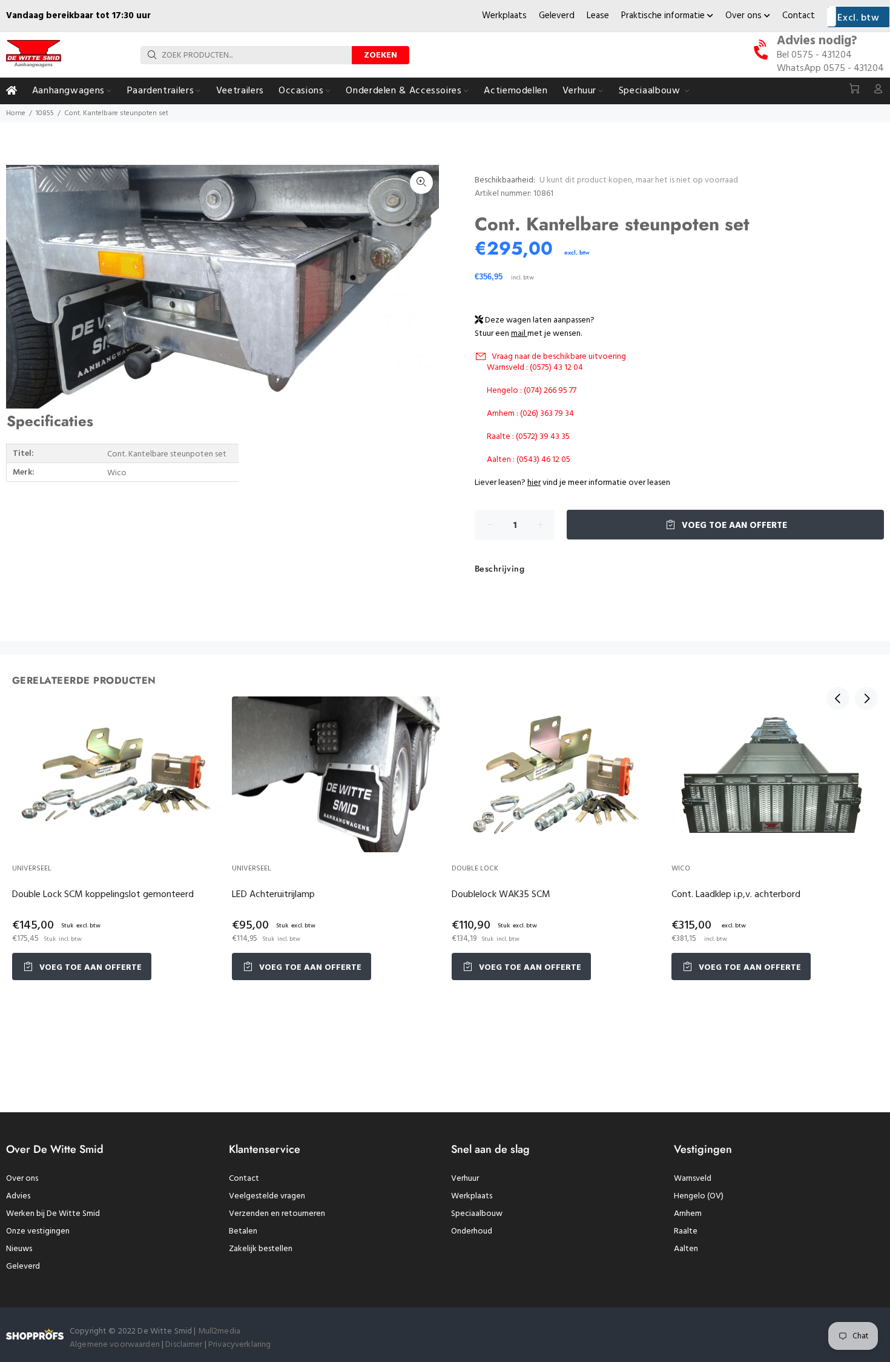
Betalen (243, 1231)
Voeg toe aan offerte (733, 525)
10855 (45, 113)
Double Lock (475, 869)
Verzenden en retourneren (277, 1214)
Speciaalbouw (477, 1214)
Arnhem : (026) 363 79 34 (530, 414)
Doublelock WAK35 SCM (501, 895)
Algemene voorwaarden (115, 1345)
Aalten (686, 1249)
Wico (680, 869)
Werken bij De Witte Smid (53, 1214)
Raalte (685, 1231)
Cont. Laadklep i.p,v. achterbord (735, 895)
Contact (798, 15)
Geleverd (557, 15)
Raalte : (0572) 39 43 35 (528, 437)
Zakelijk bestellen (260, 1249)
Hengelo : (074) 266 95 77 (531, 391)
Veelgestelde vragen (267, 1196)
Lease (598, 15)
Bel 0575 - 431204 (814, 55)
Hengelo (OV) (699, 1196)
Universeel (31, 869)
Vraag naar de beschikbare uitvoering (559, 357)
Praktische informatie (664, 15)
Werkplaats (504, 15)
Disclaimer (185, 1345)
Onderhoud (471, 1231)
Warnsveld (692, 1179)
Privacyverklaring (239, 1345)
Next (866, 698)
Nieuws (19, 1249)
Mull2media (219, 1331)
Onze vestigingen (38, 1231)
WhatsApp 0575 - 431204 (830, 68)
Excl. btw (858, 18)
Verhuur (465, 1179)
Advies (18, 1196)
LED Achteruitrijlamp (273, 895)
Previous (837, 698)
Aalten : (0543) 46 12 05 (528, 460)
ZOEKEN (380, 55)
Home (15, 113)
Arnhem (688, 1214)
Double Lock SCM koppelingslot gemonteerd (103, 895)
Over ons (744, 15)
